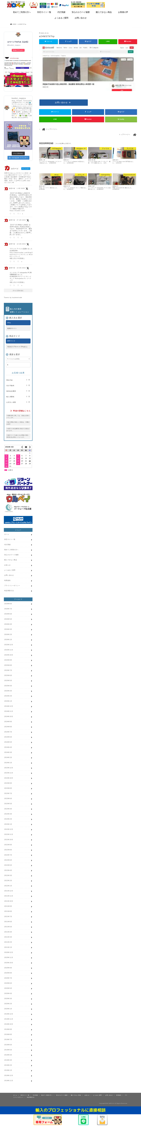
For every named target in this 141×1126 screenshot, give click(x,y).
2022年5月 (8, 865)
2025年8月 (8, 665)
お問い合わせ (81, 18)
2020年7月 (8, 978)
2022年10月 (8, 839)
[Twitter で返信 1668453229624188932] (11, 285)
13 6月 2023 (21, 244)
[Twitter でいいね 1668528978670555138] (19, 261)
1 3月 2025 (21, 188)
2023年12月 (8, 767)
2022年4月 (8, 870)
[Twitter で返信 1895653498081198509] (11, 214)
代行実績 (61, 12)
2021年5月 (8, 926)
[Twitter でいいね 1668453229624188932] (19, 285)
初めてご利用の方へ (22, 12)
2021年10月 (8, 901)
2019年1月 (8, 1070)
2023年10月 (8, 778)
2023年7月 (8, 793)
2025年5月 (8, 680)
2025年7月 (8, 670)
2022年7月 (8, 855)
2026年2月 (8, 634)
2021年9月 (8, 906)
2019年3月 (8, 1060)
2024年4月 (8, 747)
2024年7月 (8, 732)
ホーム (6, 534)
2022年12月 (8, 829)
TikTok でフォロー (18, 50)
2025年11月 (8, 650)
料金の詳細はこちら (22, 411)
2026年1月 (8, 639)
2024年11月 (8, 711)
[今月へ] (26, 447)
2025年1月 (8, 701)
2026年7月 (8, 608)
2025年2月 (8, 696)
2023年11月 (8, 773)
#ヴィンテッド (15, 256)
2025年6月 (8, 675)
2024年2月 (8, 757)
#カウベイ (17, 254)
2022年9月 (8, 844)
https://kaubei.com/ (17, 210)
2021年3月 (8, 937)
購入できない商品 (104, 12)
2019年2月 (8, 1065)
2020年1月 (8, 1008)
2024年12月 (8, 706)
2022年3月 (8, 875)
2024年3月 (8, 752)
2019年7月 (8, 1039)
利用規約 (7, 580)
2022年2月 (8, 880)
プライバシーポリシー (12, 585)
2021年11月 (8, 896)
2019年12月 (8, 1014)
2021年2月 (8, 942)
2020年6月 (8, 983)
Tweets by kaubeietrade (13, 297)
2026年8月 (8, 603)
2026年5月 (8, 619)
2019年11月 (8, 1019)
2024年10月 (8, 716)
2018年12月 (8, 1075)
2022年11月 (8, 834)
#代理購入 (21, 258)
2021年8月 (8, 911)
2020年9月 (8, 967)
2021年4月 (8, 932)
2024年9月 (8, 721)
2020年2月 (8, 1003)
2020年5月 (8, 988)
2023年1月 (8, 824)
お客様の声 (123, 12)
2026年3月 (8, 629)
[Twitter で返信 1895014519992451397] (11, 237)
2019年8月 (8, 1034)
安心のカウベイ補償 (81, 12)
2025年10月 (8, 655)
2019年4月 (8, 1055)
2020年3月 (8, 998)
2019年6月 (8, 1044)
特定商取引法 (9, 590)
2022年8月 (8, 849)
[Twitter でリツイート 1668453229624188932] (15, 285)
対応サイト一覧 (44, 12)
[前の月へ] (22, 447)
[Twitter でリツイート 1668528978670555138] (15, 261)
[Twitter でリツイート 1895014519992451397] (15, 237)
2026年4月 (8, 624)
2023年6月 (8, 798)
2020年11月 (8, 957)
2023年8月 (8, 788)
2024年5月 (8, 742)
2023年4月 (8, 809)
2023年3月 (8, 814)
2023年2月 (8, 819)
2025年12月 (8, 644)
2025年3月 (8, 691)
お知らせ (7, 565)
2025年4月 (8, 685)
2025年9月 (8, 660)
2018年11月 (8, 1080)
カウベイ (12, 188)
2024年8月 (8, 726)
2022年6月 (8, 860)
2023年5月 (8, 803)
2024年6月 (8, 737)
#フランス (25, 254)
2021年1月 (8, 947)
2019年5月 (8, 1050)
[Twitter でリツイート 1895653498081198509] (15, 214)
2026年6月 (8, 614)
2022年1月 (8, 885)
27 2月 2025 (21, 220)
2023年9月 (8, 783)
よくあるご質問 (61, 18)
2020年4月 (8, 993)
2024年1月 (8, 762)
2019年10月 (8, 1024)
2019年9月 (8, 1029)
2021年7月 (8, 916)
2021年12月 (8, 891)
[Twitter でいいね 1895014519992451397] (19, 237)
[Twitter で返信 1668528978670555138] (11, 261)
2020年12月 (8, 952)
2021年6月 (8, 921)
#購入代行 (13, 258)
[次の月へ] (30, 447)
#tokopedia (19, 278)
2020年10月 (8, 962)
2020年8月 (8, 973)
